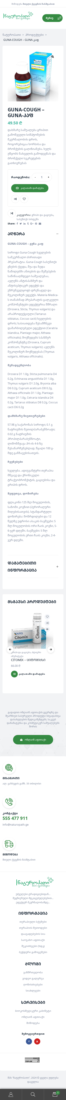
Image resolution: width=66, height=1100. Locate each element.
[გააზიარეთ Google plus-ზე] (31, 223)
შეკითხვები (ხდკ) (33, 946)
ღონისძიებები (33, 984)
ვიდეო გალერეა (33, 978)
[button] (52, 56)
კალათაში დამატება (32, 188)
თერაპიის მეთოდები (33, 927)
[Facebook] (29, 1041)
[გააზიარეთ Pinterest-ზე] (36, 223)
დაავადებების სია (33, 933)
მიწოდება (33, 1023)
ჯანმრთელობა (33, 972)
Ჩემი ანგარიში (11, 1094)
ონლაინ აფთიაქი (33, 1016)
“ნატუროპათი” (21, 1077)
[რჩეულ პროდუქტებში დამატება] (24, 199)
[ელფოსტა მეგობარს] (40, 223)
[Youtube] (37, 1041)
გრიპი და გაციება (42, 215)
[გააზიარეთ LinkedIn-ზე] (24, 223)
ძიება (33, 1094)
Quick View (47, 629)
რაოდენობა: (20, 177)
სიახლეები (33, 990)
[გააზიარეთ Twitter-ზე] (21, 223)
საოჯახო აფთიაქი (33, 940)
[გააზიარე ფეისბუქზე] (17, 223)
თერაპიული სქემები (33, 921)
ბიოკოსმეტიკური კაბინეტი (33, 1010)
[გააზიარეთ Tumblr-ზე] (27, 223)
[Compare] (15, 199)
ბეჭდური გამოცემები (33, 952)
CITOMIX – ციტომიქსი (28, 660)
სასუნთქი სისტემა (28, 219)
